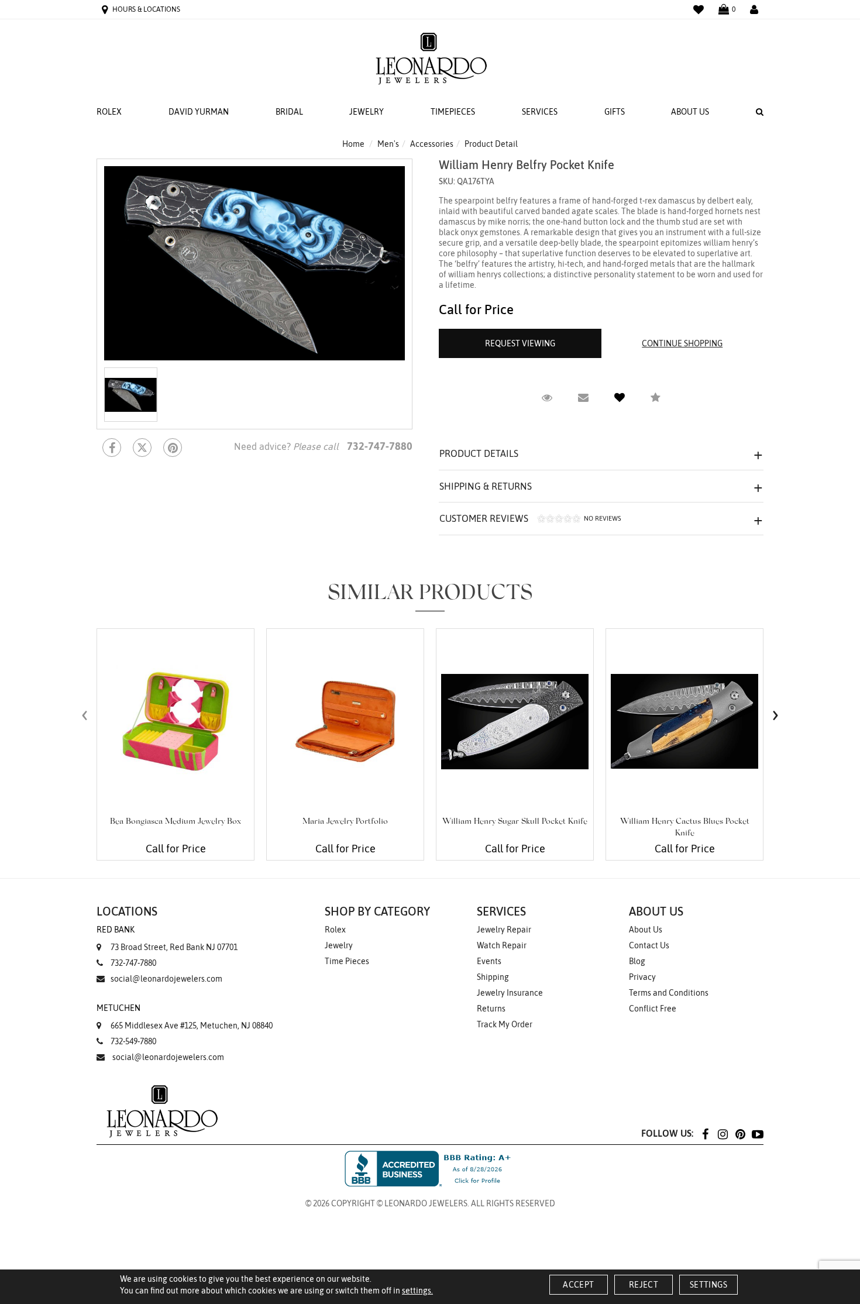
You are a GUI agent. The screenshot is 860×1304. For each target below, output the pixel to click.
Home (353, 144)
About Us (690, 111)
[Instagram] (722, 1133)
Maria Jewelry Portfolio (345, 822)
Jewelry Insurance (510, 992)
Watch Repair (502, 945)
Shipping (493, 977)
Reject (643, 1284)
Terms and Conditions (668, 992)
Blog (637, 961)
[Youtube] (757, 1133)
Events (489, 961)
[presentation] (85, 715)
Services (540, 111)
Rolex (109, 111)
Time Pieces (347, 961)
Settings (708, 1284)
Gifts (614, 111)
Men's (388, 144)
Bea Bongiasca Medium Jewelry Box (175, 822)
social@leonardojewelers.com (166, 978)
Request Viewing (520, 343)
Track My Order (504, 1024)
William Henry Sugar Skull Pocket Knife (514, 822)
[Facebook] (111, 447)
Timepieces (453, 111)
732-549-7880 (133, 1041)
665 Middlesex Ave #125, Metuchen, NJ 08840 (185, 1016)
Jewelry (366, 111)
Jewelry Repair (504, 929)
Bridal (289, 111)
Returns (491, 1008)
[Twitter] (142, 447)
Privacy (642, 977)
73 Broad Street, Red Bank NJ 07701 (167, 938)
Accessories (431, 144)
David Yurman (198, 111)
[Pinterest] (740, 1133)
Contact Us (649, 945)
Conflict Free (652, 1008)
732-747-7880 (133, 963)
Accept (578, 1284)
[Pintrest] (172, 447)
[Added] (619, 397)
